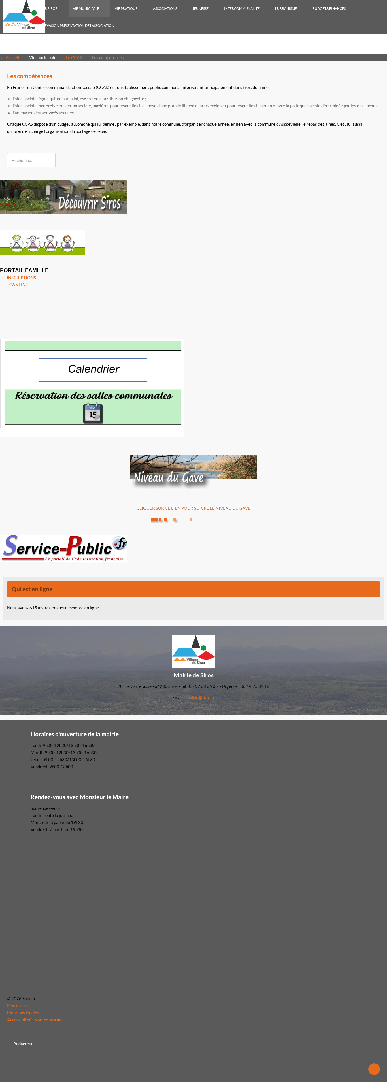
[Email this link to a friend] (378, 87)
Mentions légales (23, 1012)
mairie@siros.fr (200, 697)
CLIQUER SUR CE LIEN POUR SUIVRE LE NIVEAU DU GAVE (193, 508)
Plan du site (18, 1005)
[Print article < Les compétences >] (371, 87)
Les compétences (29, 75)
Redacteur (23, 1044)
